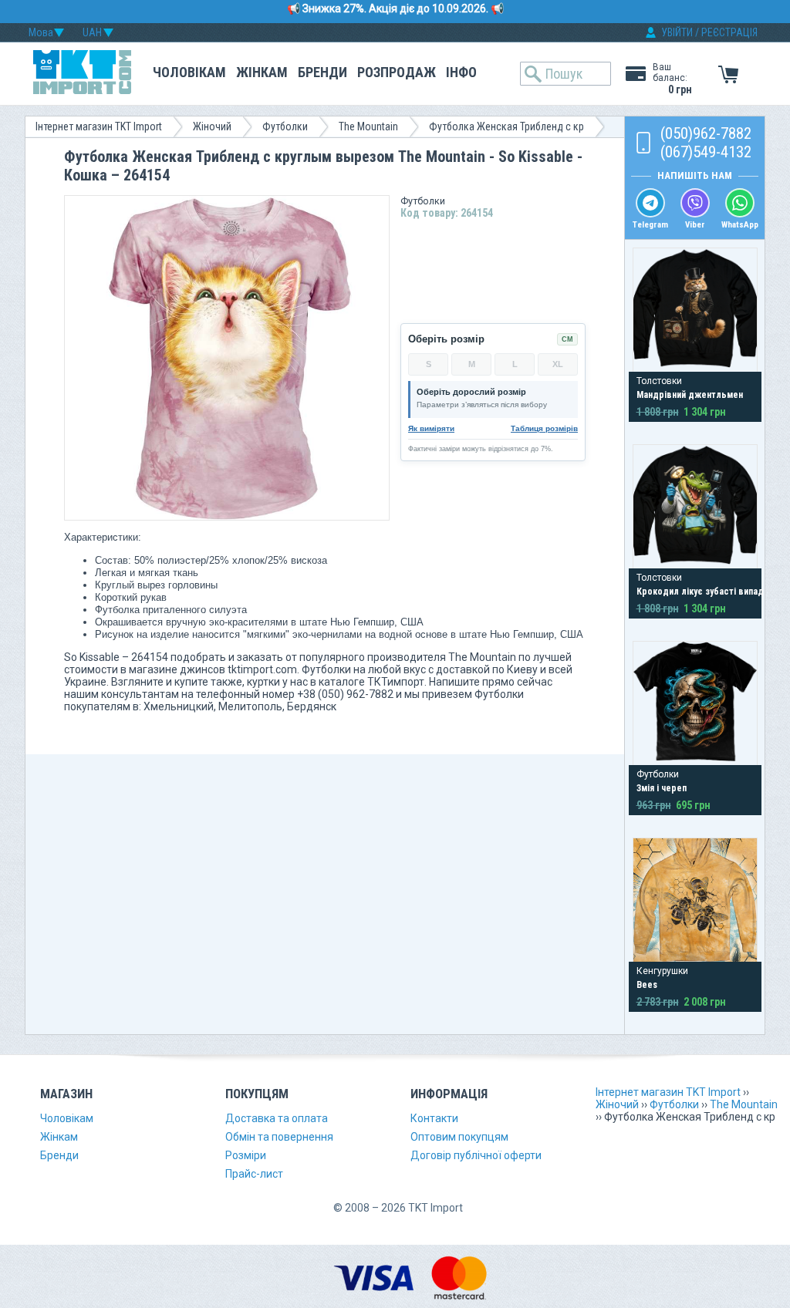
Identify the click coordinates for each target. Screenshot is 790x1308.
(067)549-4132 (705, 152)
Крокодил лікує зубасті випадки (704, 591)
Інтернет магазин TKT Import (98, 126)
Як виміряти (431, 428)
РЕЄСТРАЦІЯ (729, 32)
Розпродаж (396, 72)
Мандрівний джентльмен (689, 394)
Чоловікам (189, 72)
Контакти (434, 1118)
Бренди (322, 72)
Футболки (285, 126)
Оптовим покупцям (459, 1137)
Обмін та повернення (279, 1137)
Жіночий (212, 126)
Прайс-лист (254, 1174)
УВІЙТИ (677, 32)
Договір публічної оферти (476, 1155)
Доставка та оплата (276, 1118)
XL (557, 364)
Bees (646, 984)
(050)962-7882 (705, 133)
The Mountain (368, 126)
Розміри (245, 1155)
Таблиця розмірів (544, 428)
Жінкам (262, 72)
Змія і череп (661, 788)
